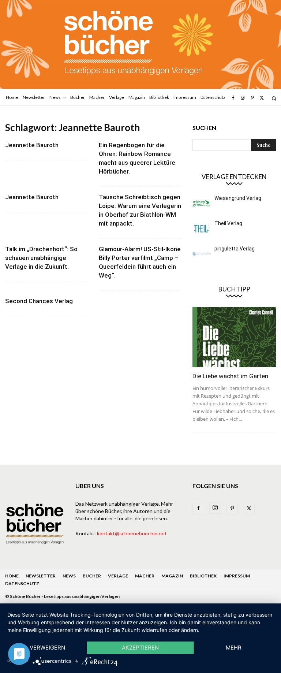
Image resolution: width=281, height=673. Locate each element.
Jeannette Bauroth (32, 145)
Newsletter (41, 576)
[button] (274, 98)
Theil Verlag (228, 223)
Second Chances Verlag (39, 301)
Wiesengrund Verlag (237, 198)
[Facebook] (232, 98)
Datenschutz (22, 583)
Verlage (118, 576)
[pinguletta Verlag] (201, 254)
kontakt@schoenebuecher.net (132, 533)
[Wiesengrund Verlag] (201, 203)
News (69, 576)
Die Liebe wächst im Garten (230, 376)
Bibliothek (203, 576)
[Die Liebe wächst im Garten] (234, 337)
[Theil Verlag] (201, 229)
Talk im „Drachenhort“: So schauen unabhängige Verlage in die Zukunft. (41, 257)
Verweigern (47, 647)
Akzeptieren (140, 647)
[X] (262, 98)
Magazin (172, 576)
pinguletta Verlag (234, 249)
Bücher (92, 576)
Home (12, 576)
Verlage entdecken (234, 177)
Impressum (237, 576)
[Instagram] (242, 98)
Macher (144, 576)
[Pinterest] (252, 98)
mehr (233, 647)
